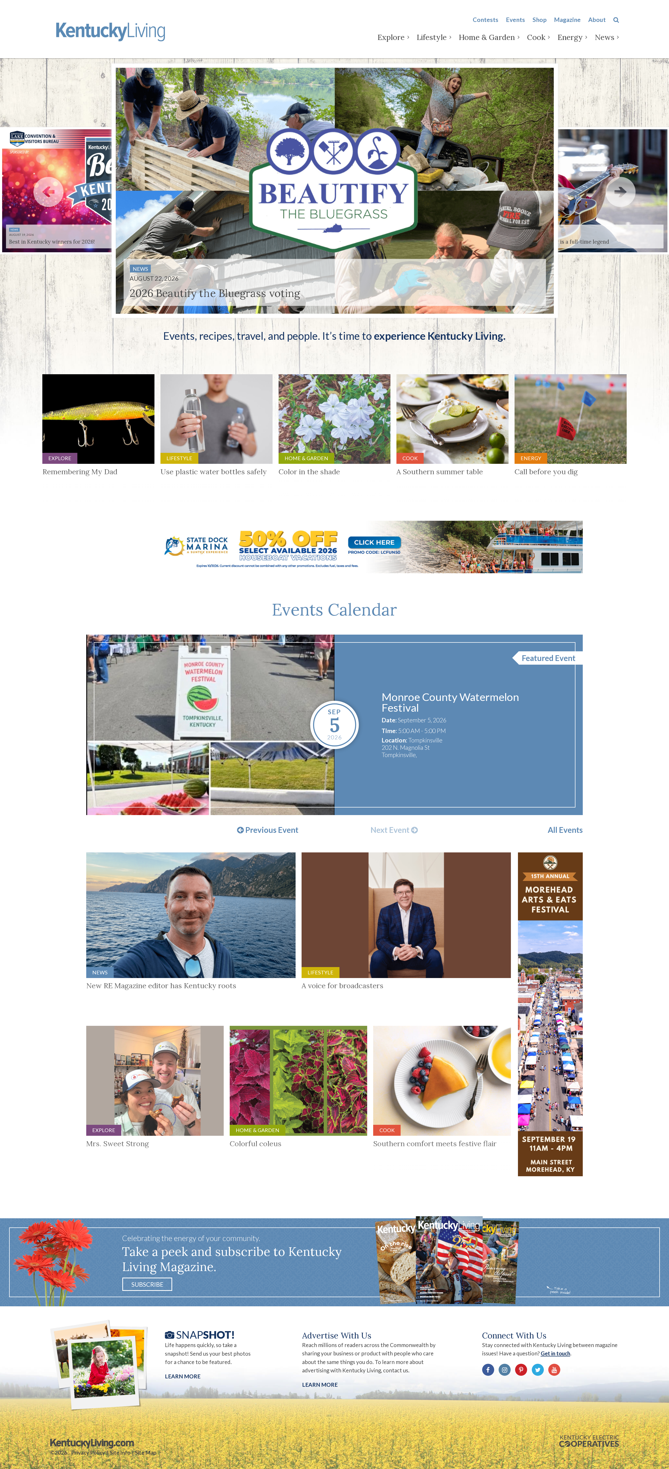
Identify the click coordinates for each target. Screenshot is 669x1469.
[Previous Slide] (48, 192)
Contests (485, 19)
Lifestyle (432, 37)
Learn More (182, 1376)
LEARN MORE (320, 1385)
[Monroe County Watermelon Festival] (210, 725)
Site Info (120, 1452)
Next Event (391, 830)
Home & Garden (487, 37)
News (604, 37)
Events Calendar (334, 609)
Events (515, 19)
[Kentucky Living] (112, 30)
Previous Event (271, 830)
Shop (540, 19)
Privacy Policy (88, 1452)
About (597, 19)
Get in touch (555, 1353)
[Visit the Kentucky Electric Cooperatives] (589, 1441)
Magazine (567, 19)
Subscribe (147, 1284)
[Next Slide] (620, 192)
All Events (565, 830)
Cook (536, 37)
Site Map (145, 1452)
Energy (570, 37)
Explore (391, 37)
